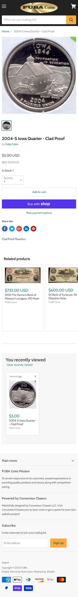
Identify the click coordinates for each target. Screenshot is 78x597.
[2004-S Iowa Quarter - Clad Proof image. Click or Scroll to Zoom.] (39, 77)
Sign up (58, 543)
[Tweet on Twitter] (12, 229)
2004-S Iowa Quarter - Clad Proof (22, 422)
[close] (35, 376)
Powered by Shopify (44, 571)
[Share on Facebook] (5, 229)
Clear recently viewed (20, 364)
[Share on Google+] (19, 229)
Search (5, 562)
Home (5, 31)
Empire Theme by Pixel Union (17, 571)
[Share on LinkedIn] (26, 229)
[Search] (71, 19)
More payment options (39, 212)
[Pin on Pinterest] (33, 229)
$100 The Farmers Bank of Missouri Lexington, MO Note (22, 296)
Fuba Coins (11, 144)
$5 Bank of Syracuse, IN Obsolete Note (62, 296)
